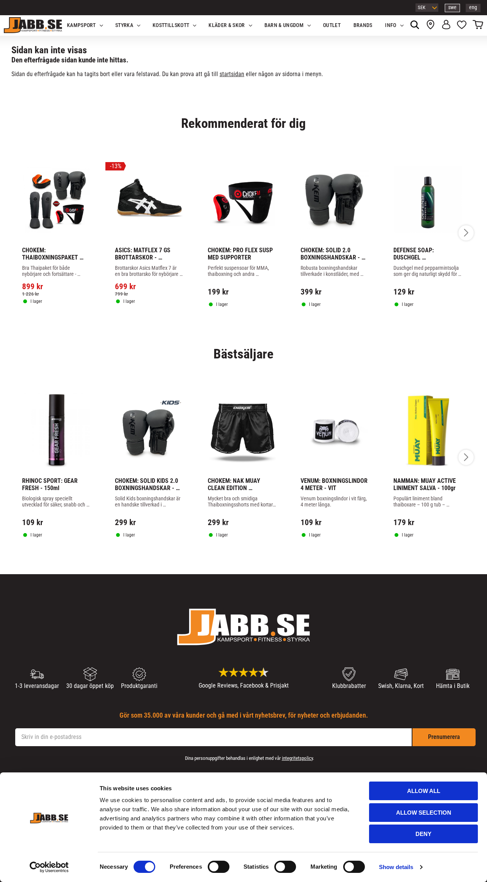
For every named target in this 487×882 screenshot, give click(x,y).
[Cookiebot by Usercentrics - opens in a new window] (49, 867)
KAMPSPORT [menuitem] (81, 25)
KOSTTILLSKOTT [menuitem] (171, 25)
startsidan (232, 74)
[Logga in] (446, 25)
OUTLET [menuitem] (332, 25)
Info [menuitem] (390, 25)
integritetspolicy (297, 758)
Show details (396, 867)
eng (473, 7)
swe (452, 7)
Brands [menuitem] (362, 25)
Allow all (423, 791)
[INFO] (60, 323)
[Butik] (430, 25)
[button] (461, 25)
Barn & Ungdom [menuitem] (284, 25)
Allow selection (423, 812)
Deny (423, 834)
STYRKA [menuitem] (124, 25)
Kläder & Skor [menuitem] (226, 25)
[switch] (218, 867)
